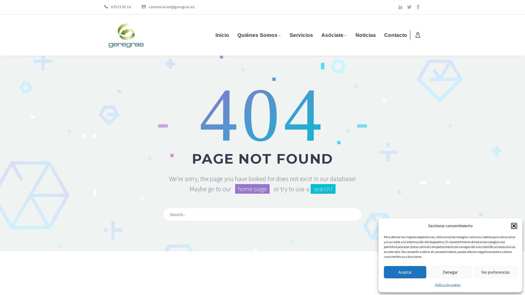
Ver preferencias (495, 272)
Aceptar (405, 272)
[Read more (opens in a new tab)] (121, 7)
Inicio (222, 35)
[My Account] (418, 35)
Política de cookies (447, 285)
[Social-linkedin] (400, 7)
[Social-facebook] (418, 7)
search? (323, 189)
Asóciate (332, 35)
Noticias (365, 35)
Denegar (450, 272)
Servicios (301, 35)
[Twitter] (409, 7)
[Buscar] (355, 214)
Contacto (395, 35)
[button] (514, 226)
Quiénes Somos (257, 35)
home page (252, 189)
